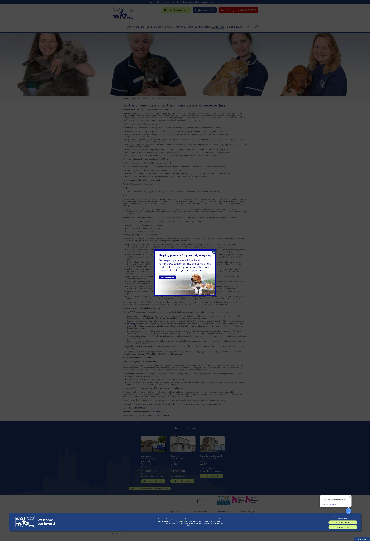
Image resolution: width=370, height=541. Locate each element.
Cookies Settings (362, 539)
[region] (185, 522)
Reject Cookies (344, 527)
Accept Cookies (344, 522)
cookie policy (183, 521)
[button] (349, 511)
